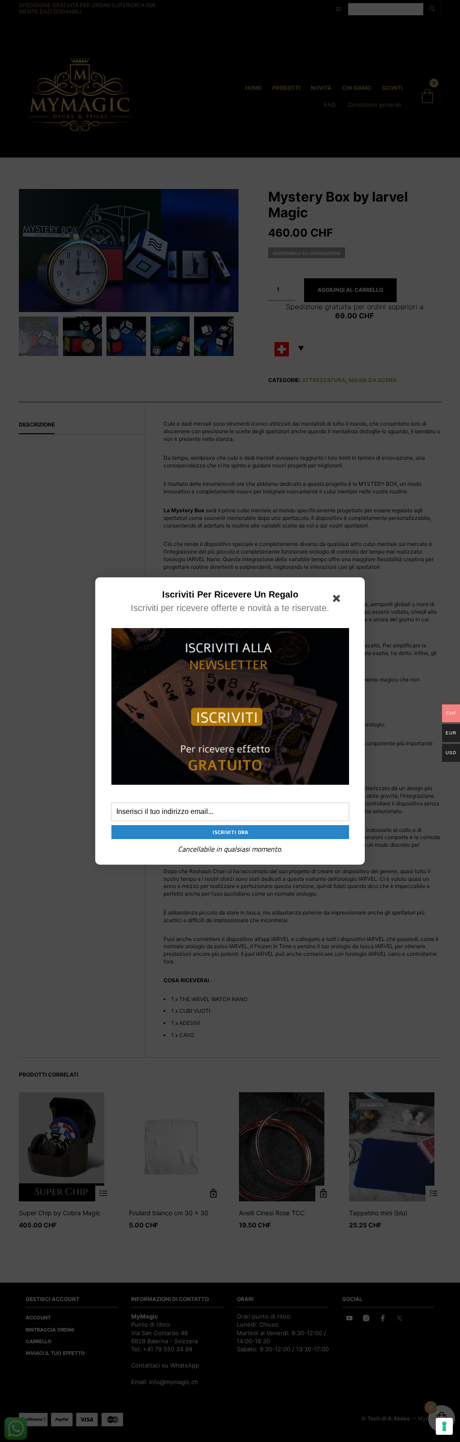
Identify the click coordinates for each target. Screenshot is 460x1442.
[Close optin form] (338, 600)
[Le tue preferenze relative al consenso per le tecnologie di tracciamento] (444, 1426)
